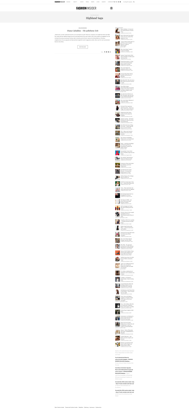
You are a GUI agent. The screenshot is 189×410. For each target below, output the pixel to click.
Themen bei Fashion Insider (71, 407)
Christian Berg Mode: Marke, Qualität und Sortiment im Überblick (127, 75)
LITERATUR (110, 1)
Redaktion (81, 407)
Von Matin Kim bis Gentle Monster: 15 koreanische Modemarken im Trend (126, 171)
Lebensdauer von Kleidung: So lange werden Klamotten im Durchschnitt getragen (127, 317)
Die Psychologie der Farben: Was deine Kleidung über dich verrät (127, 207)
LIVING (98, 1)
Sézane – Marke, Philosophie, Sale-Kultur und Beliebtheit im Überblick (127, 331)
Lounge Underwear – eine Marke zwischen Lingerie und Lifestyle (127, 338)
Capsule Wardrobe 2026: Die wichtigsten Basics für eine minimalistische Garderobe (127, 285)
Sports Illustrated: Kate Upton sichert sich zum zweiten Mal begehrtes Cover (127, 37)
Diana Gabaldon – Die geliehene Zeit (82, 30)
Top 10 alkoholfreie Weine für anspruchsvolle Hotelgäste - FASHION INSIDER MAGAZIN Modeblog (124, 359)
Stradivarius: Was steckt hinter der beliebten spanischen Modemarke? (127, 165)
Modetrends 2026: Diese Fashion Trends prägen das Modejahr (126, 114)
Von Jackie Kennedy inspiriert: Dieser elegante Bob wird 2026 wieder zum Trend (124, 352)
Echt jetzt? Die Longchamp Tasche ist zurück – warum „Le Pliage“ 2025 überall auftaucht (127, 107)
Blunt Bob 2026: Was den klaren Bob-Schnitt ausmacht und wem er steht (127, 81)
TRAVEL (87, 1)
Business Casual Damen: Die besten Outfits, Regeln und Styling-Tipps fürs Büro (127, 344)
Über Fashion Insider (59, 407)
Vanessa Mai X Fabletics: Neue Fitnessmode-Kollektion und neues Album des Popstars (127, 252)
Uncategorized (83, 27)
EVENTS (81, 1)
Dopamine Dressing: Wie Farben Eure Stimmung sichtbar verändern (127, 234)
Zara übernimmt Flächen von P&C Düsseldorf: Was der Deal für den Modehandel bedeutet (127, 95)
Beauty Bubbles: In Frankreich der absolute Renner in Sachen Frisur (127, 30)
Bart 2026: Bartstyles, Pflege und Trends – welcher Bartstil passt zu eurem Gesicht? (127, 126)
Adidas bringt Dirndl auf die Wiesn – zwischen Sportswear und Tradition (127, 228)
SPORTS (92, 1)
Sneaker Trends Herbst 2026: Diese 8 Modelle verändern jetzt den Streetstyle (127, 57)
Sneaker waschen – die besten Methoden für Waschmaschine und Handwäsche (127, 120)
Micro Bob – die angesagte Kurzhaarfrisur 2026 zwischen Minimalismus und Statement (127, 246)
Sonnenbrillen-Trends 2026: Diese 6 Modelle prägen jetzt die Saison (127, 152)
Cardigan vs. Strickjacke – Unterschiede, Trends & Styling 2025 (127, 279)
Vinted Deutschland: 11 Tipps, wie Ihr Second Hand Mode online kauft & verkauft (127, 63)
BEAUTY (75, 1)
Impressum (92, 407)
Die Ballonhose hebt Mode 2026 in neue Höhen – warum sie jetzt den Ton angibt (127, 291)
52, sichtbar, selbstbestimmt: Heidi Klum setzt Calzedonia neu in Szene (127, 272)
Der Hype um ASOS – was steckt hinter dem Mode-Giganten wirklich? (126, 201)
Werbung (86, 407)
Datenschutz (98, 407)
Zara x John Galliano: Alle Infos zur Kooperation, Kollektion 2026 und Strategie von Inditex (127, 305)
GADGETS (104, 1)
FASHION (68, 1)
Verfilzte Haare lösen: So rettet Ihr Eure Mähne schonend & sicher (127, 259)
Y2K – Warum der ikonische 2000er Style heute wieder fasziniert (126, 133)
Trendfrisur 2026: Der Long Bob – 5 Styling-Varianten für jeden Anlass (127, 221)
